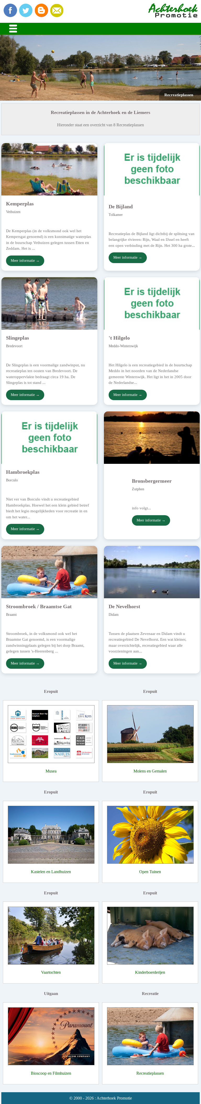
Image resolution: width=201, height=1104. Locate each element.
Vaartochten (51, 972)
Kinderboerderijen (150, 972)
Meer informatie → (25, 261)
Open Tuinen (150, 871)
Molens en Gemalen (150, 771)
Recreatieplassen (150, 1073)
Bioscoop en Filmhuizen (51, 1073)
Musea (51, 771)
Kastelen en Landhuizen (51, 871)
